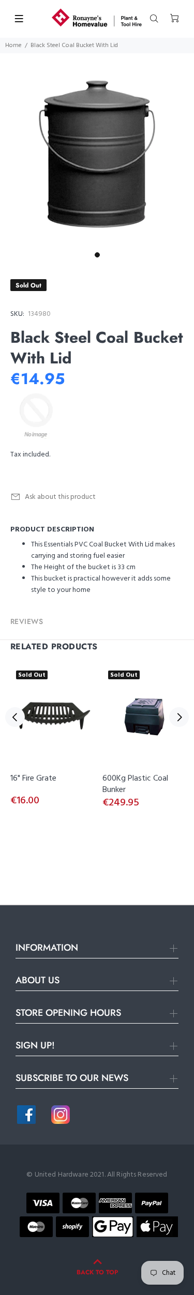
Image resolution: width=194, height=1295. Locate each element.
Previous (15, 717)
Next (179, 717)
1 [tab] (97, 254)
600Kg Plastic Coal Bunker (135, 784)
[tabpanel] (97, 150)
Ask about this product (60, 497)
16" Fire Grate (33, 778)
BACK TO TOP (97, 1272)
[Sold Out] (51, 717)
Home (13, 45)
